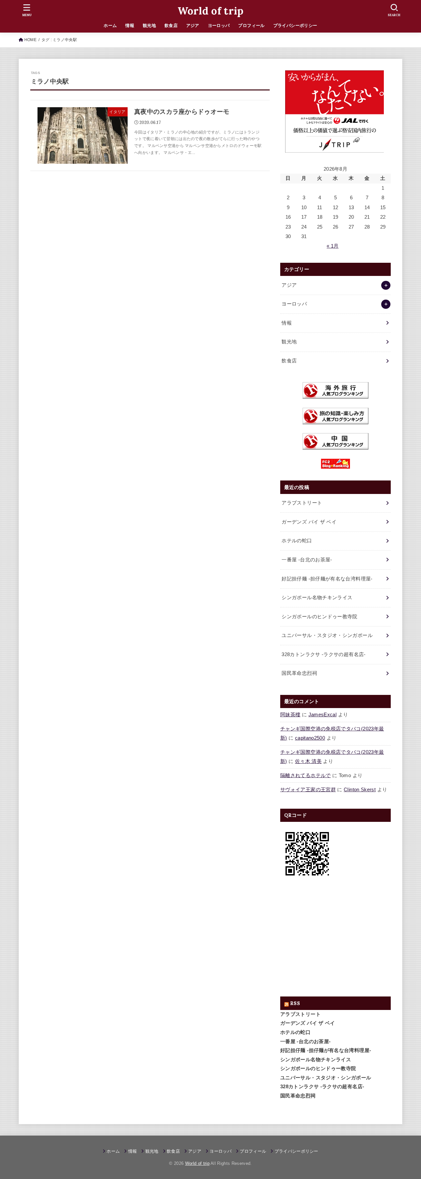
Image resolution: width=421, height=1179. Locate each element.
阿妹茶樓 (290, 714)
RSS (295, 1003)
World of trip (211, 10)
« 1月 (332, 246)
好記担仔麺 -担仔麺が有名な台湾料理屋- (325, 1050)
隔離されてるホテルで (305, 775)
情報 (129, 25)
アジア (192, 25)
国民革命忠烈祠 (298, 1095)
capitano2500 (310, 738)
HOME (30, 40)
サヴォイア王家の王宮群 (308, 789)
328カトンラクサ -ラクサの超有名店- (322, 1086)
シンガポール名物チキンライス (315, 1059)
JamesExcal (323, 714)
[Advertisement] (335, 939)
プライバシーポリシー (295, 25)
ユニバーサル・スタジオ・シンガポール (325, 1077)
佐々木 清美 (308, 761)
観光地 (149, 25)
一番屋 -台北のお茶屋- (305, 1041)
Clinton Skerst (360, 789)
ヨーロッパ (219, 25)
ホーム (110, 25)
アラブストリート (300, 1014)
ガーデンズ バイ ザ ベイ (307, 1023)
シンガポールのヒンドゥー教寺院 (318, 1068)
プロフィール (251, 25)
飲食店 (171, 25)
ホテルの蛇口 (295, 1032)
